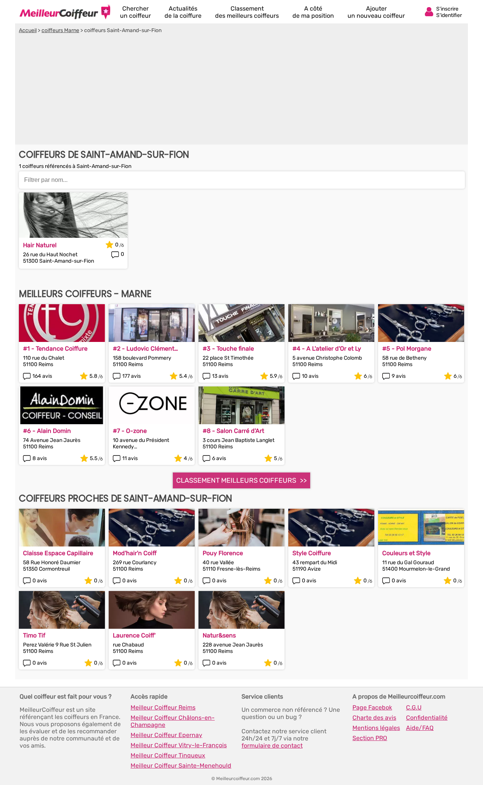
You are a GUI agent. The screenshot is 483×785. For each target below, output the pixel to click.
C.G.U (413, 707)
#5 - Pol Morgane (406, 348)
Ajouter (376, 12)
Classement (247, 12)
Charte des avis (374, 717)
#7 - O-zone (130, 430)
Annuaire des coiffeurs (65, 11)
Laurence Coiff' (134, 635)
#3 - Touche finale (228, 348)
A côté (313, 12)
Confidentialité (427, 717)
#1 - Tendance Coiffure (55, 348)
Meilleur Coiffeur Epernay (166, 735)
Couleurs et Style (406, 553)
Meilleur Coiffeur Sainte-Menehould (181, 765)
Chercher (135, 12)
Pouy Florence (223, 553)
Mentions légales (376, 727)
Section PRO (369, 738)
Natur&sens (219, 635)
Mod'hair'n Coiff (135, 553)
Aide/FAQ (420, 727)
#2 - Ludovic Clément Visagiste (143, 348)
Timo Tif (34, 635)
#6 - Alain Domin (47, 430)
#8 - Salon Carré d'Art (233, 430)
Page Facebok (372, 707)
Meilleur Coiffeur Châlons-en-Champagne (173, 721)
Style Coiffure (311, 553)
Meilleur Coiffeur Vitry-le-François (179, 745)
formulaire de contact (272, 745)
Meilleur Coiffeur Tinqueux (168, 755)
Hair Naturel (40, 245)
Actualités (183, 12)
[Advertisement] (241, 90)
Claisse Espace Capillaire (58, 553)
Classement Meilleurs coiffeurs (236, 480)
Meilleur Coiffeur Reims (163, 707)
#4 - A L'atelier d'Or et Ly (326, 348)
